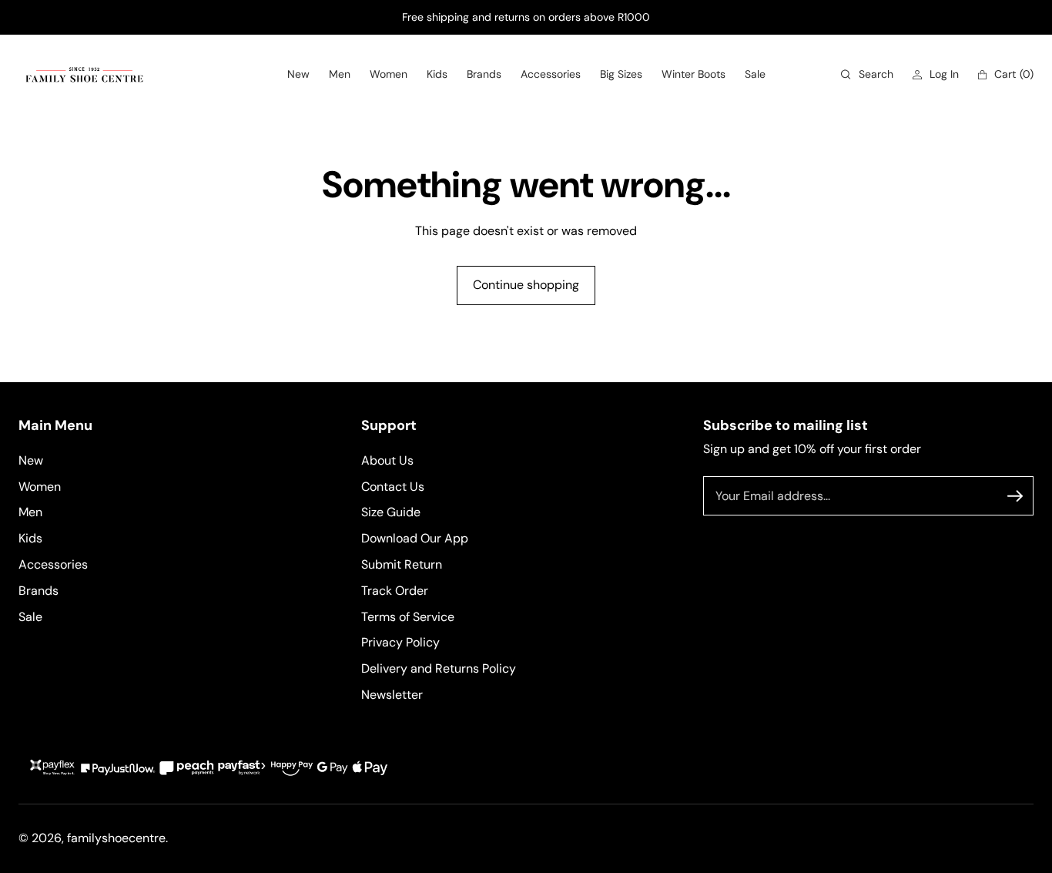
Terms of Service (407, 617)
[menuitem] (298, 74)
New (30, 460)
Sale (30, 617)
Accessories (53, 564)
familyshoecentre (116, 838)
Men (30, 512)
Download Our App (414, 538)
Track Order (394, 591)
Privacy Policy (400, 642)
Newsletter (392, 695)
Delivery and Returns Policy (438, 668)
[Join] (1015, 496)
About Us (387, 460)
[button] (867, 74)
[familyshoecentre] (84, 74)
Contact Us (392, 486)
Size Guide (390, 512)
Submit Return (401, 564)
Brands (38, 591)
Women (39, 486)
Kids (30, 538)
